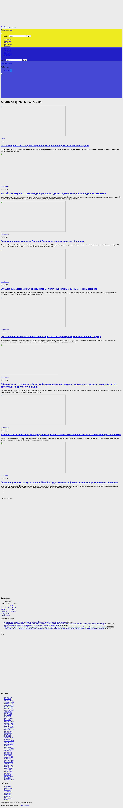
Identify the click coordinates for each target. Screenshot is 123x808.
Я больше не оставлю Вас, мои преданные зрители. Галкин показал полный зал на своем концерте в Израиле (61, 434)
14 (4, 609)
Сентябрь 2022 (9, 768)
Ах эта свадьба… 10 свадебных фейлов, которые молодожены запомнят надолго (45, 145)
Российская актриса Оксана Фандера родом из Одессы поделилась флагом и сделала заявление (53, 193)
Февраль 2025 (9, 721)
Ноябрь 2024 (8, 726)
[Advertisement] (16, 13)
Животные (7, 39)
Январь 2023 (8, 762)
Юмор (3, 138)
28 (4, 613)
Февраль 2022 (9, 779)
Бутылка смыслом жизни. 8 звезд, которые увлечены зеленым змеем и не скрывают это (49, 289)
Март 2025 (7, 720)
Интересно (8, 795)
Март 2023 (7, 758)
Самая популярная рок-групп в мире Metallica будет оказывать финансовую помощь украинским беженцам (59, 482)
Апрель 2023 (8, 757)
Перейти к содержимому (9, 27)
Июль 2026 (8, 697)
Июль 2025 (8, 713)
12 (15, 607)
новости (7, 796)
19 (15, 609)
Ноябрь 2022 (8, 765)
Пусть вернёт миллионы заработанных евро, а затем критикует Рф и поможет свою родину (51, 336)
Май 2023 (7, 755)
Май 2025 (7, 716)
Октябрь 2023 (8, 747)
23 (8, 611)
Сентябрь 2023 (9, 749)
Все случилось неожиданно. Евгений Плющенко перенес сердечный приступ (42, 241)
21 (4, 611)
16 (8, 609)
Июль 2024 (8, 733)
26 (15, 611)
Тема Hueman (24, 805)
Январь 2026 (8, 703)
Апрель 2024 (8, 737)
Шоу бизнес (8, 44)
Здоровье (7, 41)
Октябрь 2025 (8, 708)
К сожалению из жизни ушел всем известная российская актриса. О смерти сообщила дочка (35, 622)
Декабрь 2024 (9, 725)
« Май (3, 615)
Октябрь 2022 (8, 767)
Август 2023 (8, 750)
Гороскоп (7, 46)
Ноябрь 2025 (8, 707)
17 (11, 609)
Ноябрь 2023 (8, 746)
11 (13, 607)
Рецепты (7, 42)
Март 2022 (7, 778)
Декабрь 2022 (9, 763)
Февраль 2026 (9, 702)
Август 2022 (8, 770)
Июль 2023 (8, 752)
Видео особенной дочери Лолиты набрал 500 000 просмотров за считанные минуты (32, 625)
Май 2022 (7, 775)
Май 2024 (7, 736)
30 (8, 613)
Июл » (8, 615)
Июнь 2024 (8, 734)
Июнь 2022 (8, 773)
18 (13, 609)
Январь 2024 (8, 742)
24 (11, 611)
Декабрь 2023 (9, 744)
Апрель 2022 (8, 776)
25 (13, 611)
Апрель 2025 (8, 718)
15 (6, 609)
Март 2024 (7, 739)
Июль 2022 (8, 771)
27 (2, 613)
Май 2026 (7, 699)
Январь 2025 (8, 723)
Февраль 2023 (9, 760)
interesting (7, 786)
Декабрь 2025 (9, 705)
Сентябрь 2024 (9, 729)
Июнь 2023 (8, 754)
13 (2, 609)
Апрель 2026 (8, 700)
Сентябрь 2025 (9, 710)
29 (6, 613)
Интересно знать (6, 30)
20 (2, 611)
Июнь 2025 (8, 715)
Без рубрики (8, 788)
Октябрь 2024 (8, 728)
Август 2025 (8, 712)
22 (6, 611)
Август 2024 (8, 731)
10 (11, 607)
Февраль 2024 (9, 741)
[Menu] (1, 33)
